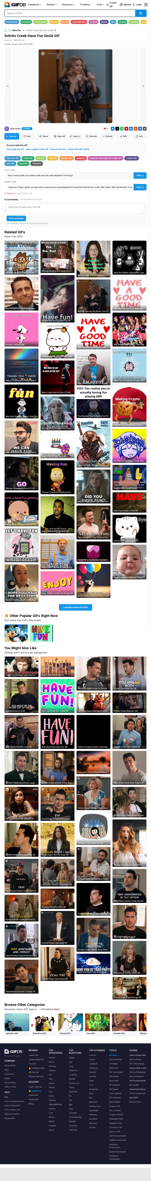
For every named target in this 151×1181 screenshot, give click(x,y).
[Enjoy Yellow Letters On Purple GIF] (57, 583)
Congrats (73, 1113)
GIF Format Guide (137, 1081)
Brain (91, 1093)
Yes (70, 1100)
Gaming (52, 1100)
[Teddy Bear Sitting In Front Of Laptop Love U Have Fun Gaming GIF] (21, 509)
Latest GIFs (33, 1055)
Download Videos (137, 1089)
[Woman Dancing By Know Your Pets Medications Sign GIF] (93, 296)
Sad (70, 1062)
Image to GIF (114, 1106)
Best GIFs (133, 1098)
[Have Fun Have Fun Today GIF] (57, 696)
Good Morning (75, 1117)
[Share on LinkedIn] (140, 129)
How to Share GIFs (12, 1106)
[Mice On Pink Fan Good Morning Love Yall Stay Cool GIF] (129, 294)
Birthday (52, 1066)
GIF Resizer (114, 1076)
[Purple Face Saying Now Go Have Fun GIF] (93, 551)
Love (51, 1113)
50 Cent (92, 1127)
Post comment (16, 218)
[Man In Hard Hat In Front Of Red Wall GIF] (57, 377)
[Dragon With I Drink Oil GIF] (129, 477)
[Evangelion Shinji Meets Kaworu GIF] (93, 762)
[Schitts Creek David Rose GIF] (57, 964)
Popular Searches (36, 1076)
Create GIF (112, 4)
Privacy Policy (10, 1083)
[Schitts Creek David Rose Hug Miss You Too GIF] (129, 802)
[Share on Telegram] (131, 129)
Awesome (93, 1089)
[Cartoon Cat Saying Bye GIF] (129, 529)
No (70, 1096)
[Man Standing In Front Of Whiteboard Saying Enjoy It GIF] (93, 368)
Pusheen (52, 1126)
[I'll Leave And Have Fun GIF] (57, 899)
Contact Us (9, 1074)
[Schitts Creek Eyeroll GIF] (129, 922)
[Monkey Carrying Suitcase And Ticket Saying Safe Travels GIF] (21, 258)
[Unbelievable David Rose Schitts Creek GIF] (93, 899)
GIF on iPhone (135, 1059)
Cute (51, 1079)
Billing (31, 1104)
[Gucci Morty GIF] (40, 22)
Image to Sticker (116, 1114)
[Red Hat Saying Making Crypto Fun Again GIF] (129, 406)
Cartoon (52, 1070)
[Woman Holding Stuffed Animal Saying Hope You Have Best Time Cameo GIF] (21, 583)
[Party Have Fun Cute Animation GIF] (93, 964)
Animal (52, 1058)
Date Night (93, 1110)
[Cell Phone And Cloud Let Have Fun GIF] (21, 545)
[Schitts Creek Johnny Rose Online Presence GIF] (93, 935)
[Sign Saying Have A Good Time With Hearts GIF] (93, 332)
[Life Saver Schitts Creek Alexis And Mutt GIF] (57, 873)
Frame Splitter (115, 1093)
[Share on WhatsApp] (122, 129)
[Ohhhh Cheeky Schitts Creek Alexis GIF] (93, 732)
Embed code (10, 182)
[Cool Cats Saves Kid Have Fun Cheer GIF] (93, 703)
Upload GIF (33, 1095)
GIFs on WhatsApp (137, 1072)
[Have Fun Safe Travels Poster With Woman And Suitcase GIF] (93, 444)
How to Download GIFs (14, 1101)
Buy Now (93, 1123)
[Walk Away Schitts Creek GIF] (21, 732)
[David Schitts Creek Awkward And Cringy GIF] (21, 941)
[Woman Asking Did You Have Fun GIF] (93, 486)
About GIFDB (9, 1065)
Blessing (93, 1114)
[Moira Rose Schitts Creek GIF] (129, 958)
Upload (127, 4)
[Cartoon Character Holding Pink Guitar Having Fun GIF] (57, 477)
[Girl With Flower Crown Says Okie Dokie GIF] (129, 446)
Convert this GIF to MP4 (78, 149)
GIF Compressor (116, 1072)
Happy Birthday (55, 1104)
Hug (71, 1109)
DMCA (7, 1078)
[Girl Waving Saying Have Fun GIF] (57, 298)
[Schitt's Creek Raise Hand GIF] (129, 732)
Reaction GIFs (135, 1102)
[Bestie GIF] (104, 22)
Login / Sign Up (35, 1087)
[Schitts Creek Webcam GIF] (129, 703)
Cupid (91, 1059)
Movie (51, 1117)
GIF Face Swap (115, 1059)
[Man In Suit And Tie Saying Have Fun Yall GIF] (21, 294)
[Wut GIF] (113, 22)
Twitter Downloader (117, 1140)
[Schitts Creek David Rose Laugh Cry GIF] (21, 768)
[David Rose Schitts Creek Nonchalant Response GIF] (129, 886)
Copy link (9, 170)
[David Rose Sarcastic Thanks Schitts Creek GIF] (21, 977)
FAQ (6, 1097)
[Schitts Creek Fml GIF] (21, 696)
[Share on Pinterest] (126, 129)
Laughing (73, 1075)
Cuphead (93, 1064)
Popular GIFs (9, 1118)
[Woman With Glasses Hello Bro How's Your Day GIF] (93, 259)
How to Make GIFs (137, 1055)
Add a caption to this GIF (37, 149)
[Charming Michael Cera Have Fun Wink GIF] (21, 667)
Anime (51, 1062)
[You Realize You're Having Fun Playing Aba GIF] (93, 402)
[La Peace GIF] (26, 22)
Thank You (73, 1070)
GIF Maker (113, 1064)
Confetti (92, 1076)
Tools (99, 4)
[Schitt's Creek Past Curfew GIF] (129, 988)
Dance (51, 1083)
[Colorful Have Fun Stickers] (41, 633)
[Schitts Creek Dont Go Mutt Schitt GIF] (93, 864)
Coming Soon (95, 1106)
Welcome (73, 1130)
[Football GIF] (133, 22)
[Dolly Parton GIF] (11, 22)
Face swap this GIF (15, 149)
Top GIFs (32, 1064)
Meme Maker (114, 1102)
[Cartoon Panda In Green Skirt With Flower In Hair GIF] (57, 341)
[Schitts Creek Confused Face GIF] (21, 840)
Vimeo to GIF (114, 1132)
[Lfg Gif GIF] (64, 22)
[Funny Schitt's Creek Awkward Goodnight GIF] (21, 908)
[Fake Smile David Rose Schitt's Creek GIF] (129, 768)
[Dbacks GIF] (54, 22)
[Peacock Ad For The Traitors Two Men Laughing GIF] (93, 522)
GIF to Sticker (115, 1110)
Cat (50, 1075)
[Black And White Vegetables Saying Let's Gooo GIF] (129, 258)
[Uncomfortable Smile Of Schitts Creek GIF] (93, 674)
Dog (50, 1092)
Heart (91, 1081)
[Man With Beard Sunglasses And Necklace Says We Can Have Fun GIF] (21, 437)
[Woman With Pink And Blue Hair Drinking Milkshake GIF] (57, 413)
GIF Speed (113, 1089)
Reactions (67, 4)
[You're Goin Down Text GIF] (57, 445)
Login (139, 4)
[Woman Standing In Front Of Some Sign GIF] (21, 473)
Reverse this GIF (57, 149)
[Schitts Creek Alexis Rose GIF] (129, 843)
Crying (71, 1087)
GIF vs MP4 (134, 1085)
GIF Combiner (115, 1098)
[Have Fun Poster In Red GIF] (129, 502)
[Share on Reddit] (135, 129)
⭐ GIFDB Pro (35, 1091)
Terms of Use (10, 1087)
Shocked (73, 1126)
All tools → (114, 1055)
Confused (73, 1092)
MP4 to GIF (113, 1068)
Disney (52, 1087)
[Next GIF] (143, 86)
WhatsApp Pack (116, 1119)
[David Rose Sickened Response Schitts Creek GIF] (57, 804)
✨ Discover (34, 1072)
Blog (6, 1070)
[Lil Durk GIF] (93, 22)
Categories (33, 4)
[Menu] (145, 5)
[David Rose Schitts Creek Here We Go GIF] (21, 876)
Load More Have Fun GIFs (75, 607)
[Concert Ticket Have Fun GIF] (93, 828)
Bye (70, 1104)
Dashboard (33, 1099)
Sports (52, 1130)
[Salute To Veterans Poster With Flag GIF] (21, 365)
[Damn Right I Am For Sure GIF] (57, 840)
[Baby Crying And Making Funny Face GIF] (129, 562)
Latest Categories (36, 1059)
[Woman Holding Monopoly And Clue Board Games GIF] (57, 257)
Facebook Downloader (114, 1157)
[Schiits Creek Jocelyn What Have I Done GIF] (93, 793)
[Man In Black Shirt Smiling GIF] (57, 514)
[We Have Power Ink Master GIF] (21, 804)
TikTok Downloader (117, 1136)
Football (92, 1072)
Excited (72, 1079)
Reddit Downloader (117, 1152)
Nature (51, 1121)
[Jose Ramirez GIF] (79, 22)
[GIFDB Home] (5, 30)
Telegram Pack (115, 1123)
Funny (51, 1096)
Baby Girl (93, 1102)
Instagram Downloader (114, 1146)
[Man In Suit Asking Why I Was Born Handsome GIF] (129, 330)
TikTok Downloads (137, 1093)
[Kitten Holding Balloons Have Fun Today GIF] (93, 581)
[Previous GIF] (7, 86)
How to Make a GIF (12, 1110)
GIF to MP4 (113, 1081)
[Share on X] (117, 129)
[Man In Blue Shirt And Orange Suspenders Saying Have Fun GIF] (57, 552)
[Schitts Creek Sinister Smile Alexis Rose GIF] (57, 768)
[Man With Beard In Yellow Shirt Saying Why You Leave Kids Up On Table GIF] (21, 401)
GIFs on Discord (136, 1076)
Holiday (52, 1109)
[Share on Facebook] (113, 129)
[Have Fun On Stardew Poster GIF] (129, 365)
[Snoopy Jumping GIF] (21, 330)
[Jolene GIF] (122, 22)
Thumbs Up (74, 1083)
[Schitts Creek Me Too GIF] (129, 674)
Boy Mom (93, 1119)
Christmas (93, 1068)
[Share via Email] (145, 129)
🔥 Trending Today (37, 1068)
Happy (72, 1058)
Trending (84, 4)
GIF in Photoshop (136, 1064)
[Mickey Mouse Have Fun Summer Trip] (16, 633)
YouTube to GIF (115, 1127)
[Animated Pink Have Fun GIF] (57, 732)
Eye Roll (72, 1121)
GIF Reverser (114, 1085)
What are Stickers (11, 1114)
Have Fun (16, 30)
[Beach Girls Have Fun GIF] (57, 667)
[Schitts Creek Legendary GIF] (57, 928)
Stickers (50, 4)
